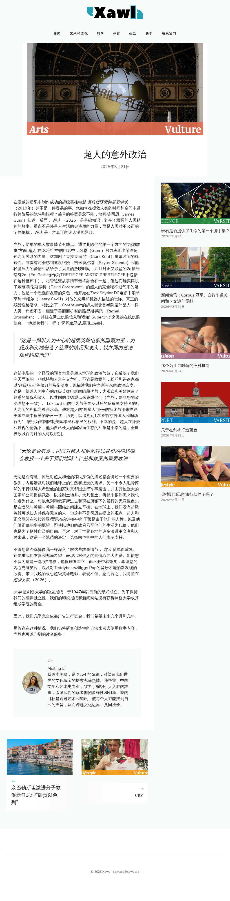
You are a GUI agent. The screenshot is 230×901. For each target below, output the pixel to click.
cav (139, 795)
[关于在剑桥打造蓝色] (195, 420)
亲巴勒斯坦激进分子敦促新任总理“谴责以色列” (36, 795)
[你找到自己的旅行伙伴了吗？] (195, 484)
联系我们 (169, 33)
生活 (133, 33)
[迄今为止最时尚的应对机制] (195, 355)
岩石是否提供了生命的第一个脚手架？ (195, 230)
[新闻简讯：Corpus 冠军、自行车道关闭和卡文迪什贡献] (195, 285)
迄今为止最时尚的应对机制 (185, 365)
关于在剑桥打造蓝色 (179, 430)
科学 (100, 33)
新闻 (57, 33)
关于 (149, 33)
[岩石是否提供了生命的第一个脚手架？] (195, 220)
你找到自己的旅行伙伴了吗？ (187, 494)
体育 (116, 33)
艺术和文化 (79, 33)
